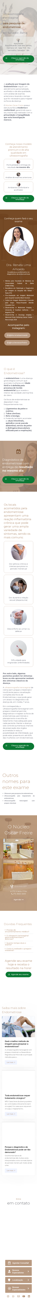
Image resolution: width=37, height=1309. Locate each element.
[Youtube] (23, 1296)
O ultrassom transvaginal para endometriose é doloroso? (17, 937)
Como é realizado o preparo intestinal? (18, 949)
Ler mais (10, 1062)
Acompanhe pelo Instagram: (18, 327)
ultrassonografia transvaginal (18, 687)
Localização (17, 1280)
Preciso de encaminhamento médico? (17, 931)
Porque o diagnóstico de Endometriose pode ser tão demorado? (17, 1149)
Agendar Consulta (20, 1263)
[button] (18, 58)
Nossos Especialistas (18, 1271)
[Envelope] (18, 1296)
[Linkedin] (29, 1296)
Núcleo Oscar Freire (15, 105)
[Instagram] (8, 1296)
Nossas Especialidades (18, 1288)
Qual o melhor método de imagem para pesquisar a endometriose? (17, 1044)
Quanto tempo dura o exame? (15, 944)
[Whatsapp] (13, 1296)
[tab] (18, 931)
